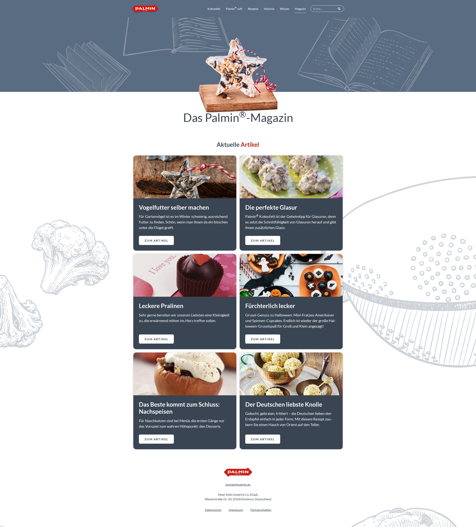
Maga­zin (300, 8)
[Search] (339, 9)
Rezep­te (253, 8)
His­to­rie (269, 8)
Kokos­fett (214, 8)
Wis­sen (284, 8)
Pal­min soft (234, 8)
